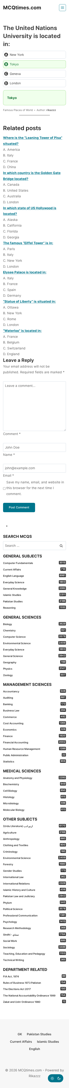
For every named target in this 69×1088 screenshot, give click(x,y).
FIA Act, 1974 (34, 976)
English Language (34, 575)
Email (8, 475)
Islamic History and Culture (34, 889)
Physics (34, 668)
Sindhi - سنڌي (34, 934)
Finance (34, 736)
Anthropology (34, 838)
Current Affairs (34, 569)
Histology (34, 797)
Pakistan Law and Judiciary (34, 896)
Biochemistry (34, 784)
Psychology (34, 921)
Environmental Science (34, 643)
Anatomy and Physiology (34, 777)
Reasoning (34, 607)
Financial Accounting (34, 742)
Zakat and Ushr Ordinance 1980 (34, 1001)
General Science (34, 656)
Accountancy (34, 691)
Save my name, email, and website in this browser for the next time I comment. (35, 488)
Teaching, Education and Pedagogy (34, 953)
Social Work (34, 940)
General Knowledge (34, 588)
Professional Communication (34, 915)
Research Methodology (34, 928)
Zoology (34, 675)
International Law (34, 877)
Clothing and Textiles (34, 845)
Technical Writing (34, 960)
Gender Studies (34, 870)
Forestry (34, 864)
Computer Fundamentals (34, 563)
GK (20, 1034)
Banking (34, 704)
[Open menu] (62, 7)
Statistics (34, 761)
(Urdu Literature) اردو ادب (34, 826)
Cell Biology (34, 790)
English (34, 1049)
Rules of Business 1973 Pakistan (34, 982)
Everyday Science (34, 582)
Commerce (34, 717)
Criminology (34, 851)
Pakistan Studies (34, 601)
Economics (34, 729)
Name (9, 455)
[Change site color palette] (55, 1078)
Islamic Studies (34, 594)
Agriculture (34, 832)
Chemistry (34, 630)
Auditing (34, 697)
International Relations (34, 883)
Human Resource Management (34, 748)
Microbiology (34, 803)
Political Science (34, 909)
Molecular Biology (34, 809)
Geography (34, 662)
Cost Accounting (34, 723)
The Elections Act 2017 (34, 989)
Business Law (34, 710)
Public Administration (34, 755)
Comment (12, 434)
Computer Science (34, 636)
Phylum (34, 902)
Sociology (34, 947)
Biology (34, 624)
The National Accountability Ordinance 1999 (34, 995)
